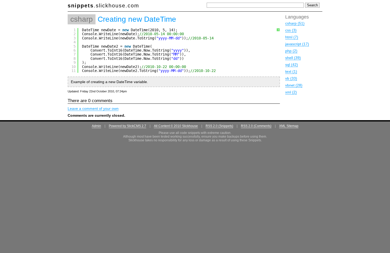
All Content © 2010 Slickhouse (176, 126)
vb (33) (291, 78)
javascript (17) (297, 44)
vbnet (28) (293, 85)
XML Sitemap (288, 126)
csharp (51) (295, 23)
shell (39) (293, 58)
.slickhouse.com (103, 5)
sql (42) (291, 64)
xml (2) (291, 92)
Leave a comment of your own (93, 108)
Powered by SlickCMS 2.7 (127, 126)
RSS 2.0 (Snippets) (219, 126)
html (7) (291, 37)
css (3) (291, 30)
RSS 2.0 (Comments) (256, 126)
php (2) (291, 51)
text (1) (291, 71)
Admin (96, 126)
